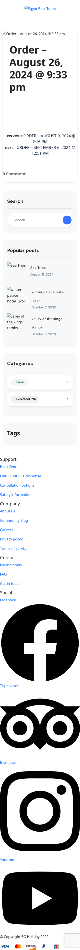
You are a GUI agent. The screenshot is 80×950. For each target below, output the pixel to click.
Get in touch (10, 583)
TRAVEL (20, 382)
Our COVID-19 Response (20, 476)
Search (15, 201)
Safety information (16, 494)
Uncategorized (26, 399)
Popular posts (23, 250)
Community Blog (14, 520)
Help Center (10, 466)
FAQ (3, 574)
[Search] (67, 220)
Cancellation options (17, 485)
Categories (20, 363)
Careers (6, 529)
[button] (61, 8)
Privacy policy (11, 539)
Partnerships (11, 564)
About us (7, 511)
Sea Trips (38, 267)
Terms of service (14, 548)
